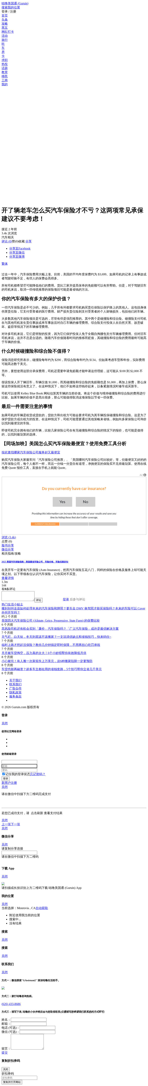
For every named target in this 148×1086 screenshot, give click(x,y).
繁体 (5, 263)
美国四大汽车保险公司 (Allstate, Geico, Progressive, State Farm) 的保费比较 (51, 620)
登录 (66, 599)
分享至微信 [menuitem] (17, 252)
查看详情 (8, 578)
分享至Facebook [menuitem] (19, 248)
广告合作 (15, 688)
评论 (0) (7, 241)
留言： (6, 1048)
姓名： (6, 1019)
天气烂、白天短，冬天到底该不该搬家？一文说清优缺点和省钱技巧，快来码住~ (56, 636)
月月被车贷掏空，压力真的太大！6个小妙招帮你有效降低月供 (44, 653)
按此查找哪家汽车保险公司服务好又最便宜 (31, 452)
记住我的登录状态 (17, 774)
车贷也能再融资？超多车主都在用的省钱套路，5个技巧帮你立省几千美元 (52, 669)
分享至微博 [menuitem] (17, 256)
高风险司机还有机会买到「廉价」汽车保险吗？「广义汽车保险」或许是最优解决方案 (60, 628)
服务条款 (15, 696)
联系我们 (15, 684)
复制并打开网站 (12, 1082)
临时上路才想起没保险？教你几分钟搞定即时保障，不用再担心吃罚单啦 (51, 644)
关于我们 (15, 680)
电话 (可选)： (11, 1027)
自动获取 (42, 908)
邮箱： (6, 1023)
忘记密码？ (37, 774)
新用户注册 (9, 782)
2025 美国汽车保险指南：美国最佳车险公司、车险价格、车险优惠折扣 (35, 562)
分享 (28, 241)
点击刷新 (37, 813)
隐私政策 (15, 692)
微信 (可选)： (11, 1031)
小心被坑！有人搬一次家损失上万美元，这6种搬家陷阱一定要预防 (47, 661)
